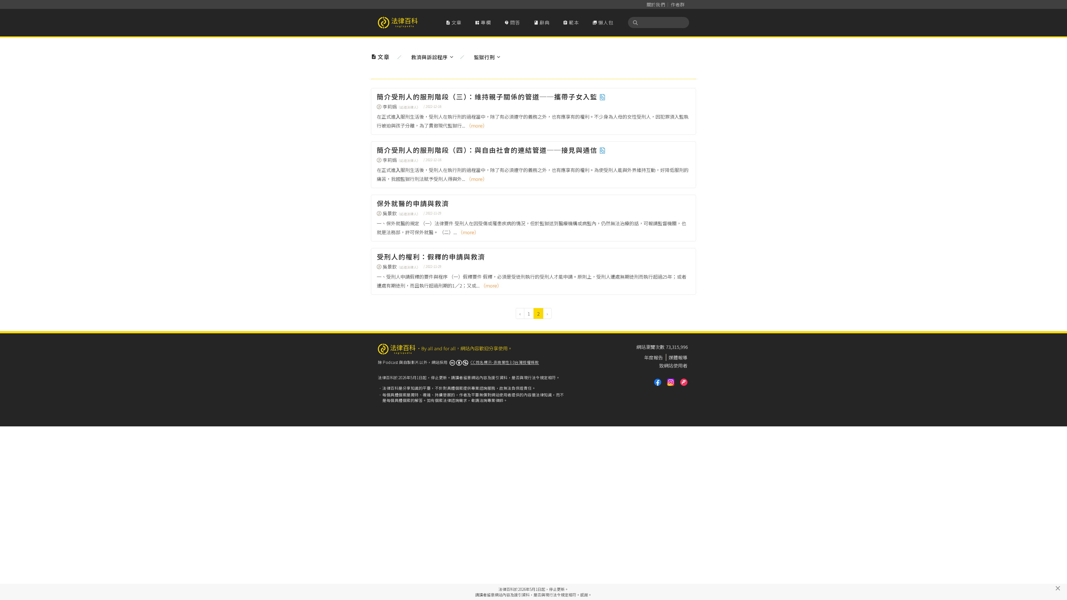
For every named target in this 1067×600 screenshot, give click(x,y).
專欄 (483, 22)
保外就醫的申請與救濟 (413, 203)
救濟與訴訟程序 (429, 57)
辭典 (542, 22)
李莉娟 (401, 106)
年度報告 (653, 357)
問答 (512, 22)
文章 (454, 22)
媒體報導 (678, 357)
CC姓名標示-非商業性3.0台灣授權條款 (504, 362)
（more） (476, 125)
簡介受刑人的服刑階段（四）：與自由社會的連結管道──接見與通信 (488, 150)
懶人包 (603, 22)
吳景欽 (401, 213)
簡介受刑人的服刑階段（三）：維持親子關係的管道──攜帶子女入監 (488, 96)
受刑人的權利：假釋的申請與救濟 (431, 256)
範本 (571, 22)
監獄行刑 (484, 57)
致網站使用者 (673, 365)
